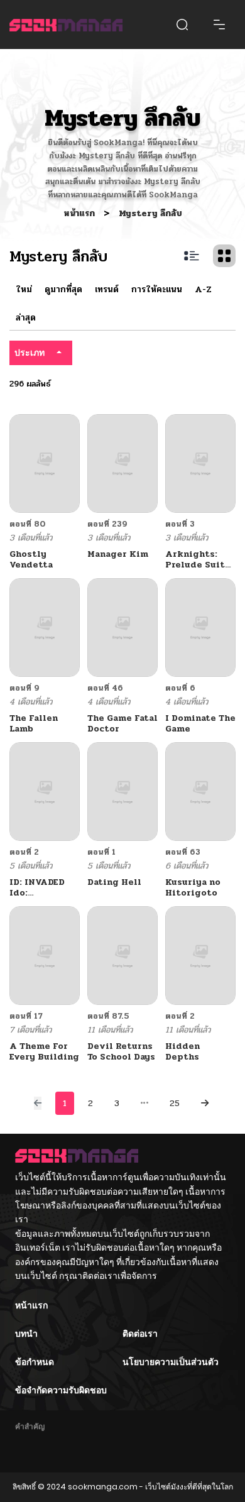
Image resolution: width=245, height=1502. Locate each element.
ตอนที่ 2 (24, 852)
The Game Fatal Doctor (122, 723)
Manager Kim (117, 554)
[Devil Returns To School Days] (122, 955)
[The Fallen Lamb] (44, 626)
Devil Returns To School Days (121, 1051)
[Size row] (191, 255)
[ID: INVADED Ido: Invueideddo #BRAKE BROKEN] (44, 791)
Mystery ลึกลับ (150, 213)
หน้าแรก (80, 213)
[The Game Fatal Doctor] (122, 626)
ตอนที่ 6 (180, 688)
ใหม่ (24, 289)
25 (175, 1103)
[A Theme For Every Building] (44, 955)
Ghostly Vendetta (31, 559)
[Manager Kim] (122, 462)
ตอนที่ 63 (182, 852)
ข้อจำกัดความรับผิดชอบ (61, 1390)
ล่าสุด (26, 317)
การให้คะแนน (156, 289)
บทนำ (26, 1333)
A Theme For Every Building (44, 1051)
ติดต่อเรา (140, 1333)
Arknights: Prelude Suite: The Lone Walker (199, 569)
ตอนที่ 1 (101, 852)
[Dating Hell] (122, 791)
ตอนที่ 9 (24, 688)
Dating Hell (114, 882)
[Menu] (219, 24)
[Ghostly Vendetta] (44, 462)
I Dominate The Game (200, 723)
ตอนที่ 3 (180, 524)
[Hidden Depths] (200, 955)
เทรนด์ (107, 289)
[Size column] (224, 255)
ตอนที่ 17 (26, 1016)
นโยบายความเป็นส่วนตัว (170, 1362)
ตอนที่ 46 (105, 688)
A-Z (203, 289)
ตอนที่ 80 (27, 524)
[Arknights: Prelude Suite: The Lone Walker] (200, 462)
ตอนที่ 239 (107, 524)
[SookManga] (65, 24)
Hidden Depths (182, 1051)
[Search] (182, 24)
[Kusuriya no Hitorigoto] (200, 791)
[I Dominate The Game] (200, 626)
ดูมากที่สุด (63, 289)
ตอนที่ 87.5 (108, 1016)
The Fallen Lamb (33, 723)
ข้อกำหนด (34, 1362)
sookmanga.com (103, 1486)
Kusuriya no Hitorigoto (192, 887)
